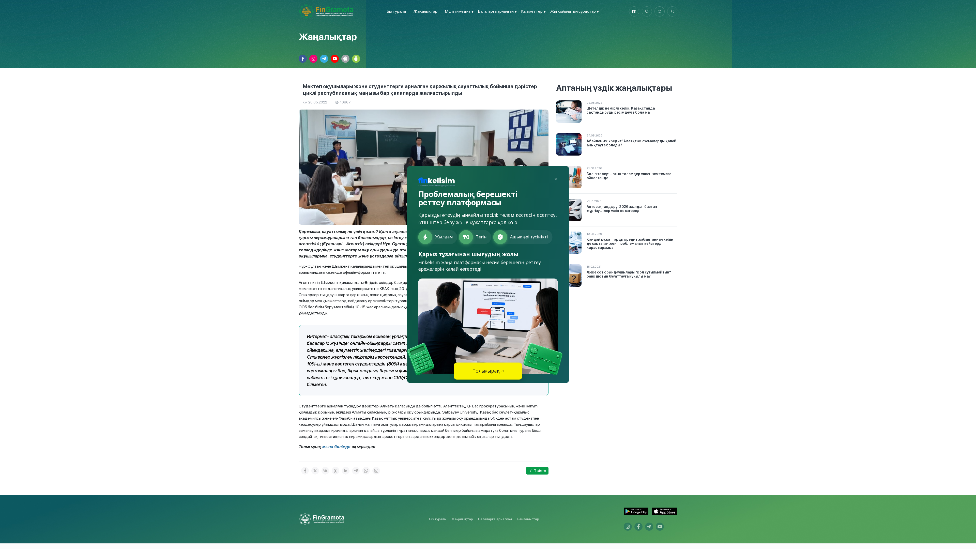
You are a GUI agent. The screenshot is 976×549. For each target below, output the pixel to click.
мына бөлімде (337, 446)
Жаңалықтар (425, 11)
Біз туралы (396, 11)
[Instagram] (376, 471)
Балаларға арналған (495, 519)
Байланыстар (528, 519)
